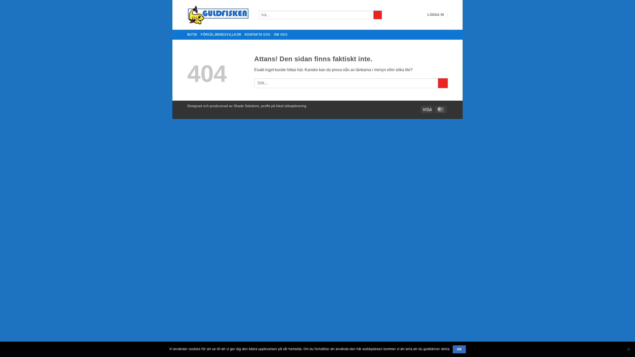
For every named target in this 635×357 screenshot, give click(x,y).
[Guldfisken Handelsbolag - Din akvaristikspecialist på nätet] (219, 15)
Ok (459, 349)
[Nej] (628, 351)
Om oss (280, 34)
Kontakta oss (257, 34)
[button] (435, 15)
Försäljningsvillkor (221, 34)
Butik (192, 34)
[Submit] (378, 15)
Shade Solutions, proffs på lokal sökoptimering (270, 106)
